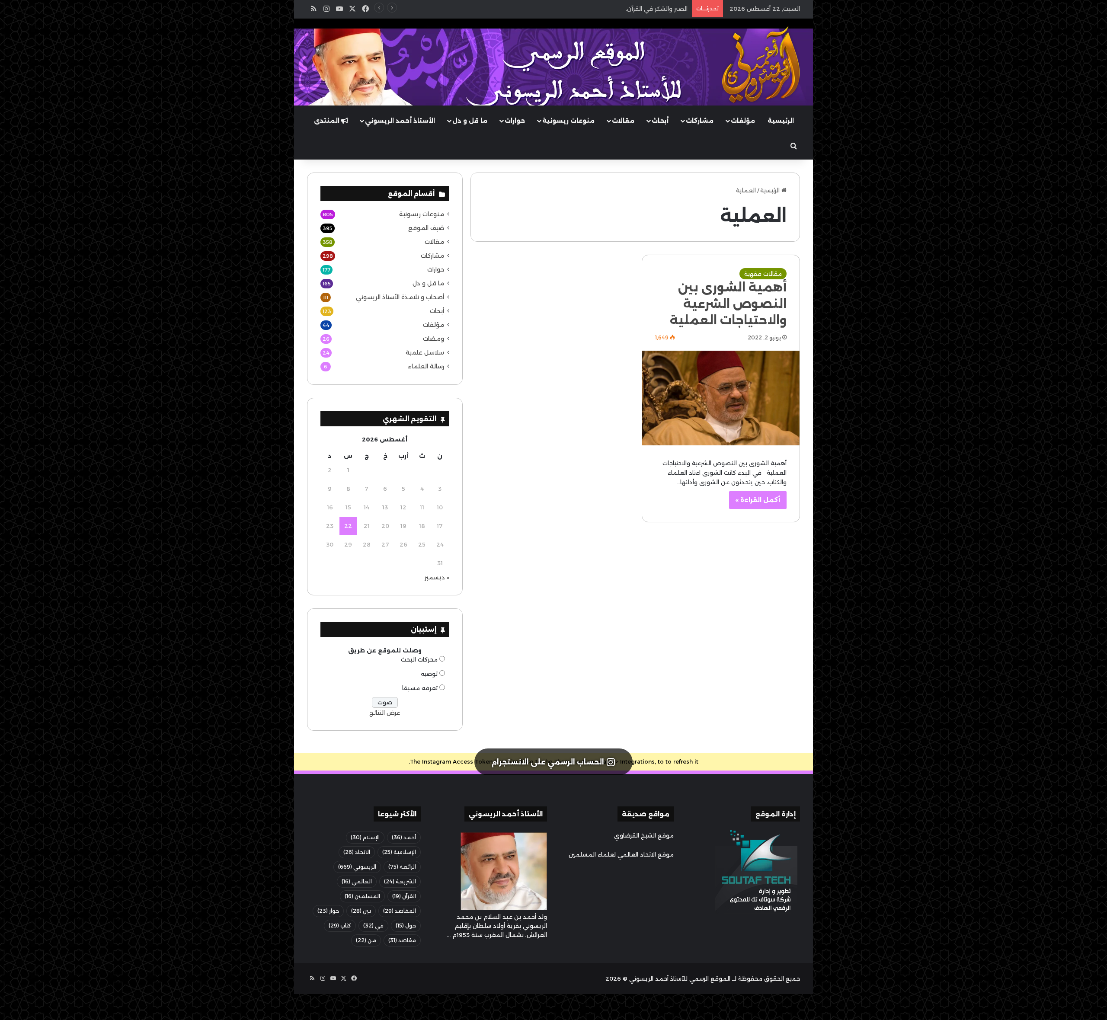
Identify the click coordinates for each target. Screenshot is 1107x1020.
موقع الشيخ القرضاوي (644, 835)
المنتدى (327, 121)
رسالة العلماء (426, 366)
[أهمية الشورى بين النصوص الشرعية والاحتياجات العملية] (721, 398)
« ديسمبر (437, 577)
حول (406, 925)
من (366, 940)
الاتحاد (356, 852)
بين (361, 911)
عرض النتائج (384, 712)
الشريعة (400, 881)
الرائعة (402, 866)
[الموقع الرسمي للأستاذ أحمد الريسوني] (761, 64)
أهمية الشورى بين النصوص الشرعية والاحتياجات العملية (728, 303)
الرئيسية (781, 121)
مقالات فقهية (763, 273)
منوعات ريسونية (568, 121)
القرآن (404, 896)
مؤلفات (743, 121)
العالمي (357, 881)
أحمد (404, 837)
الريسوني (357, 866)
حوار (328, 911)
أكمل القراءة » (758, 500)
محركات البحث (419, 659)
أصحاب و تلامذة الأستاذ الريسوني (400, 297)
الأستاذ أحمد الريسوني (400, 121)
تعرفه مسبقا (420, 687)
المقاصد (399, 911)
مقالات (623, 121)
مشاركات (699, 121)
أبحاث (660, 121)
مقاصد (402, 940)
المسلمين (362, 896)
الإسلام (365, 837)
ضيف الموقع (426, 227)
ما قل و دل (469, 121)
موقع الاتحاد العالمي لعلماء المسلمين (621, 854)
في (373, 925)
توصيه (429, 673)
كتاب (340, 925)
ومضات (433, 338)
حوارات (515, 121)
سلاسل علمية (425, 352)
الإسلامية (399, 852)
